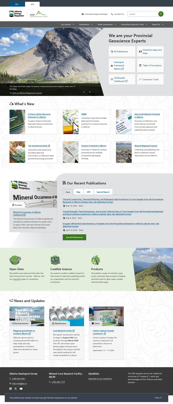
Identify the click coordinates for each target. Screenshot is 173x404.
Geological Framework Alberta (119, 65)
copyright (17, 279)
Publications (84, 24)
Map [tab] (78, 192)
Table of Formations (152, 65)
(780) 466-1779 (58, 382)
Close (157, 397)
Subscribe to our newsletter (100, 378)
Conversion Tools (150, 79)
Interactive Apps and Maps (96, 14)
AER (16, 4)
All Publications (121, 51)
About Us (156, 24)
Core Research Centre (62, 330)
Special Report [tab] (103, 192)
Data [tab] (68, 192)
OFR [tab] (88, 192)
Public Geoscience (105, 24)
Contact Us (119, 14)
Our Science (66, 24)
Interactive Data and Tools (132, 24)
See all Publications (74, 237)
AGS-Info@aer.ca (19, 383)
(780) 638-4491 (18, 378)
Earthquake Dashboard (119, 79)
